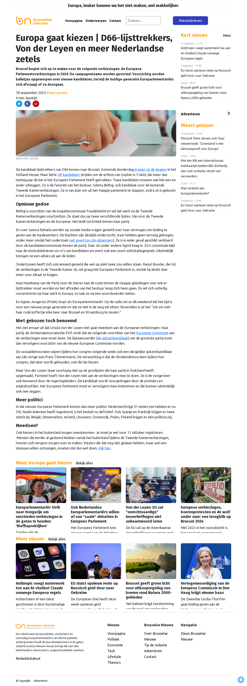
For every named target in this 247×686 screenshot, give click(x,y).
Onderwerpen (95, 20)
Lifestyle (114, 657)
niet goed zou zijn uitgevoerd (91, 240)
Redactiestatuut (28, 658)
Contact (115, 20)
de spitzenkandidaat (112, 338)
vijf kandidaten (69, 175)
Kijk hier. (104, 448)
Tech (111, 651)
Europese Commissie (152, 333)
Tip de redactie (155, 645)
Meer (227, 35)
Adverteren (190, 114)
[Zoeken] (167, 20)
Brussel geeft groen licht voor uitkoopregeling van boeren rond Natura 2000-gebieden (203, 93)
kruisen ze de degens (150, 169)
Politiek (113, 639)
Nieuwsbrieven (190, 20)
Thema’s (114, 662)
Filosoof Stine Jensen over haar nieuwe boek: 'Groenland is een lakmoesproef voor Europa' (203, 143)
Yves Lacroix (57, 93)
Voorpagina (73, 20)
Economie (115, 645)
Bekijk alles (84, 463)
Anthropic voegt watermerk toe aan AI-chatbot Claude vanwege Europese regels (205, 53)
